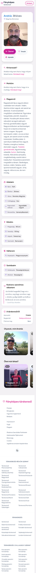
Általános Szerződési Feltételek (17, 432)
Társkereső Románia (25, 505)
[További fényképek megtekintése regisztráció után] (16, 34)
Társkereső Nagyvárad (5, 476)
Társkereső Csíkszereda (22, 467)
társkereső (5, 522)
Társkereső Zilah (23, 497)
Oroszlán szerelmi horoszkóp (7, 560)
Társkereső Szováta (24, 495)
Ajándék (9, 57)
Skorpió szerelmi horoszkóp (23, 565)
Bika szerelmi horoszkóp (22, 550)
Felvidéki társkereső (25, 527)
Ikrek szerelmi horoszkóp (6, 555)
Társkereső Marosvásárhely (7, 467)
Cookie (9, 441)
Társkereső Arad (23, 500)
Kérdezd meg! (18, 74)
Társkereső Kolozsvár (25, 475)
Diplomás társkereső (8, 524)
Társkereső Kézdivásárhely (7, 486)
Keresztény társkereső (5, 528)
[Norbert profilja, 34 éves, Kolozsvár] (16, 376)
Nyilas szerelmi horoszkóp (6, 570)
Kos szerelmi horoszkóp (6, 550)
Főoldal (9, 408)
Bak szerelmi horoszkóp (22, 570)
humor (13, 152)
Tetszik (22, 51)
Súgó (8, 424)
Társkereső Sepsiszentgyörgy (24, 471)
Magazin (9, 427)
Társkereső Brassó (24, 485)
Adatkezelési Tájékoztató (15, 435)
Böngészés (10, 411)
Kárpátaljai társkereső (9, 532)
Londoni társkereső (24, 535)
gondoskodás (9, 149)
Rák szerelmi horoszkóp (22, 555)
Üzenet (10, 51)
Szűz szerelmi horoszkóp (22, 560)
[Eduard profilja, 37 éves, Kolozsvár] (16, 343)
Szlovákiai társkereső (8, 535)
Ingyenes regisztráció (14, 414)
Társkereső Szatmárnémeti (23, 481)
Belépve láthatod (25, 318)
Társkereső (22, 522)
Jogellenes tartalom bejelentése (17, 443)
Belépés (29, 3)
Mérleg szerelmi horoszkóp (7, 565)
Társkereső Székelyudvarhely (7, 471)
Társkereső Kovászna (8, 495)
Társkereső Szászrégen (5, 506)
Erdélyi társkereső (24, 524)
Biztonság (10, 438)
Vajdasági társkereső (25, 532)
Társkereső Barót (7, 497)
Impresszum (11, 421)
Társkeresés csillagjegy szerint (17, 545)
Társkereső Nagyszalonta (6, 501)
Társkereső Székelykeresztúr (24, 491)
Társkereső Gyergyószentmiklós (8, 481)
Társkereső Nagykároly (5, 491)
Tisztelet (21, 147)
